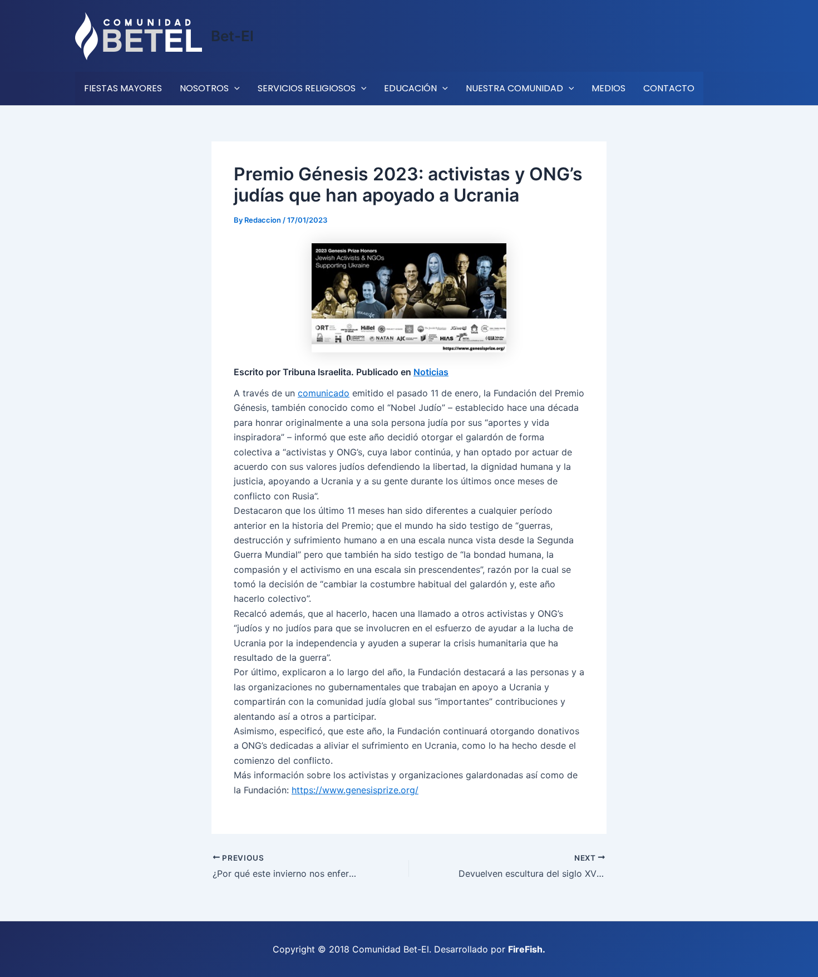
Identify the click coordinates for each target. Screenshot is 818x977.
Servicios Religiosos (307, 88)
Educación (410, 88)
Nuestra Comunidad (514, 88)
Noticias (431, 371)
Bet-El (232, 36)
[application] (234, 88)
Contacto (668, 88)
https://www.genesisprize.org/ (355, 790)
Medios (608, 88)
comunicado (323, 393)
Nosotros (204, 88)
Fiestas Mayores (123, 88)
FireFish (525, 949)
